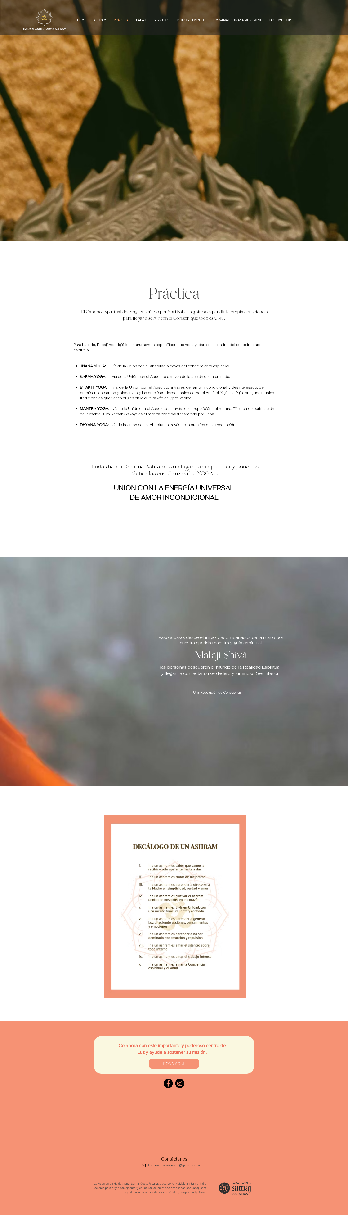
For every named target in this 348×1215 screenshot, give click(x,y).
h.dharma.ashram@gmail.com (174, 1165)
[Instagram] (179, 1083)
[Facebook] (168, 1083)
